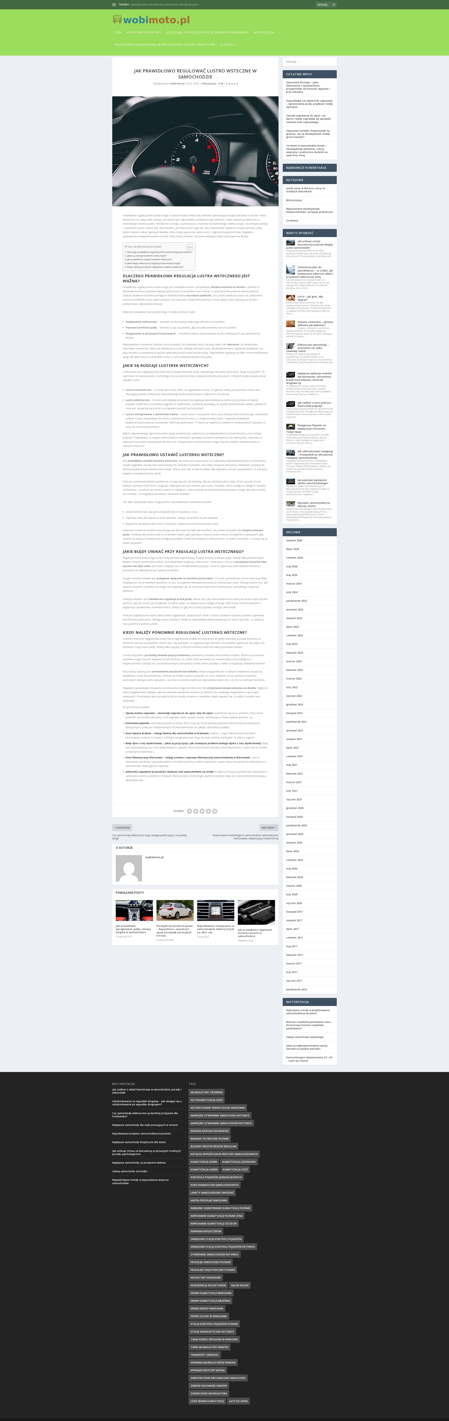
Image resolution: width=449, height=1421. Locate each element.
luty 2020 (291, 899)
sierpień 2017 (294, 925)
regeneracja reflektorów (208, 1290)
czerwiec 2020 (294, 865)
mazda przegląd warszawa (209, 1205)
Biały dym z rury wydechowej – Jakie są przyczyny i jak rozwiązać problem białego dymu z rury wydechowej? (194, 748)
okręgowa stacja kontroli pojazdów (216, 1244)
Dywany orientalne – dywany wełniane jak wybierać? (315, 329)
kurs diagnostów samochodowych (215, 1190)
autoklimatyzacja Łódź (207, 1105)
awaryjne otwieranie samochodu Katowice (220, 1120)
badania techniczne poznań (210, 1144)
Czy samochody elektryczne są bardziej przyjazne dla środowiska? (145, 1120)
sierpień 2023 (294, 623)
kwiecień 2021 (294, 779)
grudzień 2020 (294, 813)
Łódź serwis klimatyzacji (207, 1406)
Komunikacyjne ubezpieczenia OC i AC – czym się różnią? (309, 1064)
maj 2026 (291, 571)
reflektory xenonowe (206, 1282)
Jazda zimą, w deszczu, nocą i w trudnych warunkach (207, 32)
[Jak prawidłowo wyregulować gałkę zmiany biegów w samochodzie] (134, 915)
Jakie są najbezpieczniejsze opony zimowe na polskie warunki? (307, 1052)
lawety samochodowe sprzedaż (212, 1198)
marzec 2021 (294, 787)
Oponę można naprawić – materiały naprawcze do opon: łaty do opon (169, 718)
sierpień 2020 (294, 847)
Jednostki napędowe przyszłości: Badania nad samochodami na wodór (170, 777)
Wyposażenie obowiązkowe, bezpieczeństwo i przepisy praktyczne (165, 45)
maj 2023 (291, 649)
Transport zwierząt (205, 1360)
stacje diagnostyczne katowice (212, 1337)
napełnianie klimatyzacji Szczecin (214, 1228)
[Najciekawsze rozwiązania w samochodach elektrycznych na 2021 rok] (215, 915)
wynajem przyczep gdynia (208, 1375)
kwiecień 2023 (294, 658)
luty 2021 (291, 796)
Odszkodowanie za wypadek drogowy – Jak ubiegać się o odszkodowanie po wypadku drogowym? (147, 1108)
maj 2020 (291, 873)
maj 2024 (291, 580)
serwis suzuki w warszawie (209, 1321)
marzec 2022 (294, 684)
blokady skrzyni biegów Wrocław (213, 1151)
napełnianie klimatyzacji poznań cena (216, 1221)
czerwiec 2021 (294, 761)
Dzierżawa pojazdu (137, 728)
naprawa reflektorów (206, 1236)
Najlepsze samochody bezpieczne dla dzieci (139, 1147)
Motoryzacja (263, 32)
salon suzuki (240, 1290)
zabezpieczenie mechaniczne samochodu (218, 1383)
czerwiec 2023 (294, 640)
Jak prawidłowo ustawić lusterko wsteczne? (149, 264)
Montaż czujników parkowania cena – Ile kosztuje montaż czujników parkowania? (309, 1030)
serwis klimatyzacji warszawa (211, 1298)
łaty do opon (238, 1406)
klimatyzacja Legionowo (239, 1167)
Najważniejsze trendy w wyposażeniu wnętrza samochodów (140, 1187)
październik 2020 (296, 830)
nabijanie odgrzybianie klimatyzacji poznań (220, 1213)
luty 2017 (291, 977)
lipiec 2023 (292, 632)
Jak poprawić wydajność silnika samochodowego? (313, 487)
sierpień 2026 (294, 545)
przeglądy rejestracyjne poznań (213, 1275)
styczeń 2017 (294, 986)
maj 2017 (291, 951)
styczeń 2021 (294, 804)
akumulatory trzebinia (207, 1097)
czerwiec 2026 (294, 563)
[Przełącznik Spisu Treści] (188, 252)
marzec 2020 (294, 891)
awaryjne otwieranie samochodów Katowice (221, 1128)
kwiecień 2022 (294, 675)
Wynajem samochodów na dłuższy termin (314, 509)
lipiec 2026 (292, 554)
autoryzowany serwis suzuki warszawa (218, 1113)
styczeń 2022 (294, 701)
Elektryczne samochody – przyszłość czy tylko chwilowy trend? (307, 353)
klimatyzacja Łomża (204, 1174)
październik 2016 (296, 994)
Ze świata (227, 45)
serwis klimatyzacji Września (210, 1306)
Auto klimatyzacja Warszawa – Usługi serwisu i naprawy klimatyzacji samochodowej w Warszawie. (188, 763)
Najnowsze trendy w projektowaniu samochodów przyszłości (308, 1017)
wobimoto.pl (177, 89)
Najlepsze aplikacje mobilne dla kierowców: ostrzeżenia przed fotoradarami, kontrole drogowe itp (309, 383)
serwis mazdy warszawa (207, 1313)
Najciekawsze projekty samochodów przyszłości (141, 1138)
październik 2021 (296, 727)
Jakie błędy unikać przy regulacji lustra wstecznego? (154, 268)
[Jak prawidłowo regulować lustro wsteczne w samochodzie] (195, 157)
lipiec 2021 (292, 753)
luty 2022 (291, 692)
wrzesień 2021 (294, 735)
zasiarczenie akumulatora (209, 1398)
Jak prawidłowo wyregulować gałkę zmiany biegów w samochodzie (133, 934)
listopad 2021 (294, 718)
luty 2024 (291, 597)
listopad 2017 (294, 917)
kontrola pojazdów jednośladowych (216, 1182)
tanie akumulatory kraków (209, 1352)
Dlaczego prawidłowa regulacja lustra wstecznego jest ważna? (159, 257)
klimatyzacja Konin (204, 1167)
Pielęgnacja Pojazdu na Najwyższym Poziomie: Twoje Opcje (306, 434)
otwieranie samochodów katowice (215, 1259)
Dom (118, 32)
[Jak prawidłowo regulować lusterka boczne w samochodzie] (256, 917)
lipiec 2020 (292, 856)
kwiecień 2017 (294, 960)
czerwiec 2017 (294, 943)
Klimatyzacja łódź (235, 1174)
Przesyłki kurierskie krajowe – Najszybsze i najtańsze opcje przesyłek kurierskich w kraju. (174, 935)
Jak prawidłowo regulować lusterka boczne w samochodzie (255, 938)
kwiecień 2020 (294, 882)
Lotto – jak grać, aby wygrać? (310, 303)
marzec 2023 (294, 666)
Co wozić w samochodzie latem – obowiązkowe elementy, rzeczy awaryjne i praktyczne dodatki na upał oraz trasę (307, 155)
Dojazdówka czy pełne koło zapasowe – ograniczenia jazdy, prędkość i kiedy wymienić (309, 109)
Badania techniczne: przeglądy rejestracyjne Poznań (160, 4)
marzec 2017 (294, 968)
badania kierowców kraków (210, 1136)
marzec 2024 (294, 588)
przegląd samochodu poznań (211, 1267)
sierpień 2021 (294, 744)
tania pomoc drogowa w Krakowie (214, 1344)
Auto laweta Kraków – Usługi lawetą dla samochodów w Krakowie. (167, 738)
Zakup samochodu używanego (305, 1042)
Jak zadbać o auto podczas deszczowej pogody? (314, 409)
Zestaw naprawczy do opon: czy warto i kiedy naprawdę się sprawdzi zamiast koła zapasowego (308, 124)
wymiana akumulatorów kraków (213, 1367)
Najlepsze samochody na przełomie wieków (139, 1168)
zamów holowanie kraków (209, 1391)
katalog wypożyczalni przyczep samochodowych (224, 1159)
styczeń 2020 (294, 908)
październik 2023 (296, 606)
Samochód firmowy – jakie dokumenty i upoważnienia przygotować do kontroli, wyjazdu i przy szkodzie (308, 92)
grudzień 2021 (294, 709)
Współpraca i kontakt (144, 32)
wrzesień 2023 (294, 614)
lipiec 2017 (292, 934)
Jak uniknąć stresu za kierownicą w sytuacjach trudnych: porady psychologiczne (146, 1157)
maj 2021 (291, 770)
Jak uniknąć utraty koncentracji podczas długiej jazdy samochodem (309, 250)
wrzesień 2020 (294, 839)
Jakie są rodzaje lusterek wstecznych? (147, 261)
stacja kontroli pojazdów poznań (214, 1329)
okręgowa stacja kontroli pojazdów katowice (223, 1252)
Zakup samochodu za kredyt (130, 1176)
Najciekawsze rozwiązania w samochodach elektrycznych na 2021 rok (215, 934)
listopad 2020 (294, 822)
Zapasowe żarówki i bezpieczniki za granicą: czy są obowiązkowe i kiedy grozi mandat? (308, 139)
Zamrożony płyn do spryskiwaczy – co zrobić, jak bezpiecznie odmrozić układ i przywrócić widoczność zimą (309, 277)
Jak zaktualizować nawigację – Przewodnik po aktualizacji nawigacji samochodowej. (309, 460)
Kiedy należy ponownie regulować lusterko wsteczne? (155, 272)
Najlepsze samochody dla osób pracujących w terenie (145, 1130)
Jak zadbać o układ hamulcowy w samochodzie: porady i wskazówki (147, 1096)
